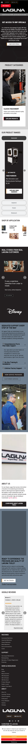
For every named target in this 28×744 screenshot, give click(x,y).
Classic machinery (11, 109)
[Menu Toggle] (2, 2)
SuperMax (10, 498)
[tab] (14, 138)
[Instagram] (12, 720)
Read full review (18, 628)
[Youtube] (9, 720)
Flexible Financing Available (9, 584)
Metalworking (9, 295)
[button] (1, 38)
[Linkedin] (18, 720)
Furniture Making (13, 227)
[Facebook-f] (15, 720)
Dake (16, 498)
